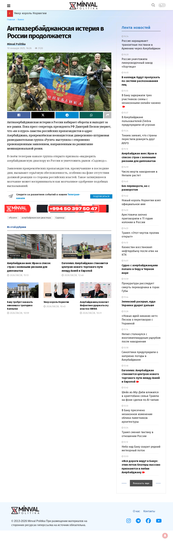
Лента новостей (136, 27)
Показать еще (141, 483)
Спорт (86, 295)
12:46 (125, 366)
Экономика (70, 256)
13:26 (125, 311)
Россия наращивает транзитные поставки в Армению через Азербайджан (141, 44)
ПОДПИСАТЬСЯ (101, 196)
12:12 (125, 442)
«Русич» (13, 218)
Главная (11, 19)
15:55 (125, 91)
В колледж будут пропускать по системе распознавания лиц (141, 81)
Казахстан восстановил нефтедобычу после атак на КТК (140, 251)
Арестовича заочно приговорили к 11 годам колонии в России (137, 218)
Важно (21, 19)
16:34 (125, 36)
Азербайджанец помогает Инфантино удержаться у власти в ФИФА (62, 13)
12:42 (125, 387)
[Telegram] (138, 520)
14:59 (125, 167)
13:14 (125, 329)
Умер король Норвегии (56, 302)
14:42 (125, 196)
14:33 (125, 210)
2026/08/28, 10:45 (56, 306)
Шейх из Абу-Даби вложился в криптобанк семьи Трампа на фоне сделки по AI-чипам (140, 396)
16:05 (126, 72)
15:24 (125, 131)
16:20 (126, 54)
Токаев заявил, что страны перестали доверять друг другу (139, 139)
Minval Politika (16, 44)
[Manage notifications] (165, 535)
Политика (15, 256)
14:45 (125, 181)
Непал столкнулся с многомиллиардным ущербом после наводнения (141, 338)
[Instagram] (128, 520)
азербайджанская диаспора (36, 218)
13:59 (125, 279)
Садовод (59, 218)
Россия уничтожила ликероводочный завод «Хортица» (137, 62)
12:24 (125, 428)
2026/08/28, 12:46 (74, 275)
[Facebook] (148, 520)
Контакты (149, 511)
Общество (15, 295)
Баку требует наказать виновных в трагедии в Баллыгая (20, 305)
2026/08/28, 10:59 (19, 313)
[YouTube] (159, 520)
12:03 (125, 456)
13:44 (125, 297)
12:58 (125, 347)
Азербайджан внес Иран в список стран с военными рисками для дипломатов (28, 267)
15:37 (125, 113)
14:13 (125, 243)
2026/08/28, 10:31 (92, 313)
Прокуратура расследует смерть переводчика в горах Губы (140, 287)
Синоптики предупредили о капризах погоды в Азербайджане (140, 356)
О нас (136, 511)
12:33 (125, 406)
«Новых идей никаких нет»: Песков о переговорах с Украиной (140, 319)
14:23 (125, 228)
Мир (48, 295)
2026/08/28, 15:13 (19, 275)
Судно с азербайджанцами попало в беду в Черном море (140, 269)
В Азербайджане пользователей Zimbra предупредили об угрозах (138, 121)
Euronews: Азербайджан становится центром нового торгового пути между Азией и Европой (85, 267)
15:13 (125, 149)
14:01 (125, 261)
